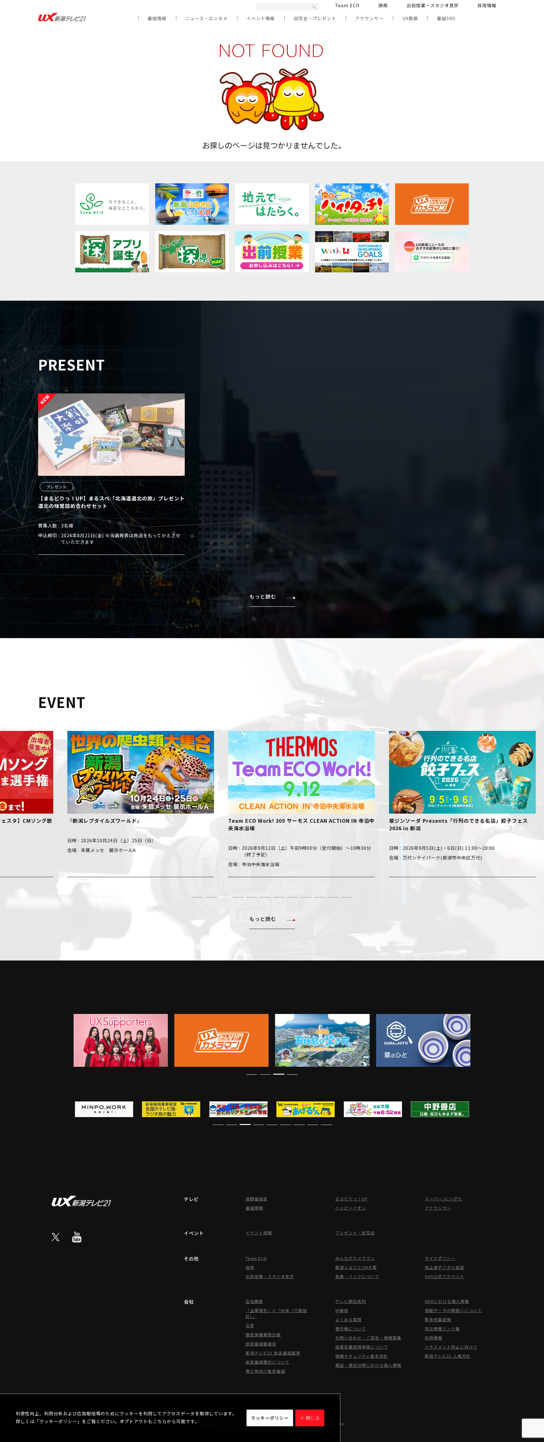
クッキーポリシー (270, 1418)
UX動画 (410, 18)
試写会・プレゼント (315, 18)
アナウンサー (369, 18)
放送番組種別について (268, 1362)
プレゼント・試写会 (355, 1233)
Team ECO (347, 5)
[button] (197, 897)
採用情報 (487, 5)
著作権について (350, 1329)
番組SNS (446, 18)
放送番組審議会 (261, 1344)
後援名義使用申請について (361, 1347)
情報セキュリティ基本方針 (361, 1356)
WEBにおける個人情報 (447, 1301)
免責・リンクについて (357, 1276)
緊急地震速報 (438, 1319)
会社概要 (254, 1301)
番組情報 (157, 18)
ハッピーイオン (350, 1208)
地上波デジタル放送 (444, 1267)
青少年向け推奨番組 (265, 1371)
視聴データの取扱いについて (453, 1310)
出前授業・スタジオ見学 (433, 5)
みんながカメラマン (355, 1258)
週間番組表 (257, 1199)
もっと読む (262, 596)
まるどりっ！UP (351, 1199)
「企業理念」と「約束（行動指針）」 (276, 1313)
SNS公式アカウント (444, 1276)
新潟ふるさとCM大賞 (356, 1267)
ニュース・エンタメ (206, 18)
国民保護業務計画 (263, 1335)
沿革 (250, 1325)
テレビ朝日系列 (350, 1301)
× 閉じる (310, 1418)
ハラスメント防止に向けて (451, 1347)
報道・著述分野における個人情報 (368, 1365)
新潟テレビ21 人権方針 (448, 1356)
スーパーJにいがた (443, 1199)
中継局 (341, 1310)
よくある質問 (348, 1319)
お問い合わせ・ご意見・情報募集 (368, 1338)
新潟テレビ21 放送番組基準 (273, 1353)
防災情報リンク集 (442, 1329)
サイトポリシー (440, 1258)
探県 (383, 5)
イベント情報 (260, 18)
